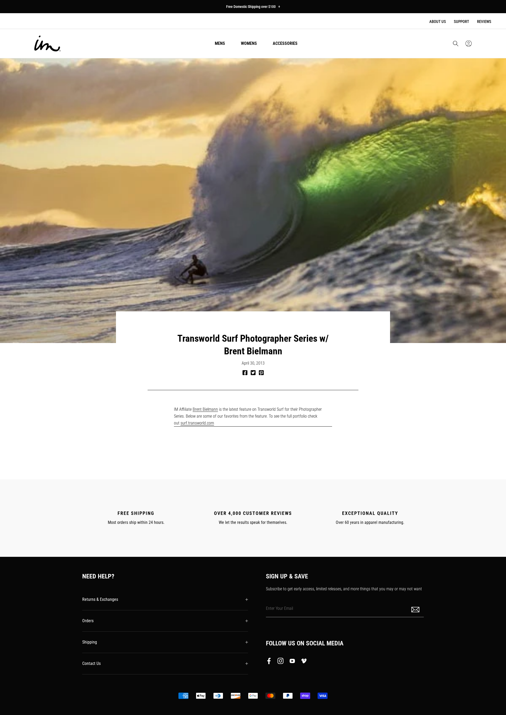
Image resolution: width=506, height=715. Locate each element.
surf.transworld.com (197, 423)
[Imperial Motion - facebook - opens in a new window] (270, 662)
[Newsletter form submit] (416, 609)
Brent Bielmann (205, 409)
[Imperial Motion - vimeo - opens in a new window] (304, 662)
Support (461, 21)
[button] (456, 43)
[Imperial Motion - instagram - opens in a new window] (280, 662)
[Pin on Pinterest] (261, 372)
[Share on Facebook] (245, 372)
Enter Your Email (279, 608)
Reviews (484, 21)
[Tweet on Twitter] (253, 372)
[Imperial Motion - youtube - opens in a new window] (292, 662)
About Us (437, 21)
